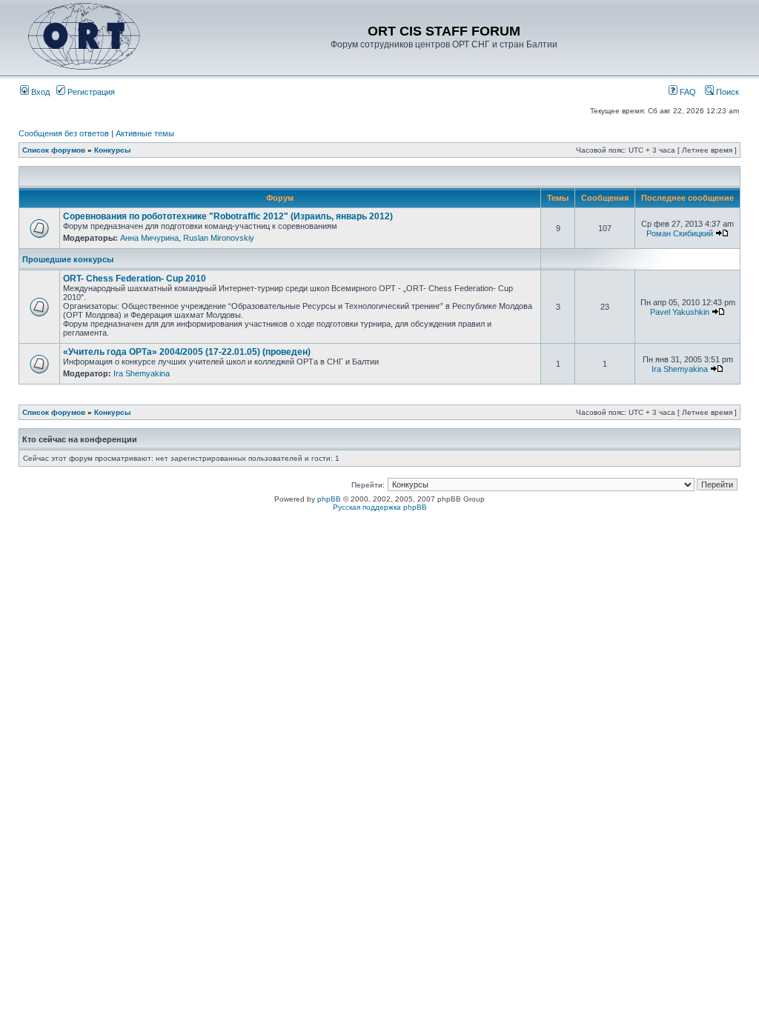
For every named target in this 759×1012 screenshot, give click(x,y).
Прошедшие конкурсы (67, 259)
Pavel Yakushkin (679, 311)
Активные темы (145, 133)
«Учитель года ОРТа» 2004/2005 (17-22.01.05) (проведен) (187, 352)
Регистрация (90, 91)
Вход (39, 91)
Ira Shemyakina (141, 373)
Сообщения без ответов (64, 133)
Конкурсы (112, 150)
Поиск (726, 91)
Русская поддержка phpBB (380, 507)
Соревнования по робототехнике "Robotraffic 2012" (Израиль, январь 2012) (228, 216)
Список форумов (53, 150)
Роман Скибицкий (679, 233)
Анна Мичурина (149, 237)
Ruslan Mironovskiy (218, 237)
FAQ (686, 91)
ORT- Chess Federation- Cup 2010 (134, 278)
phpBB (329, 499)
